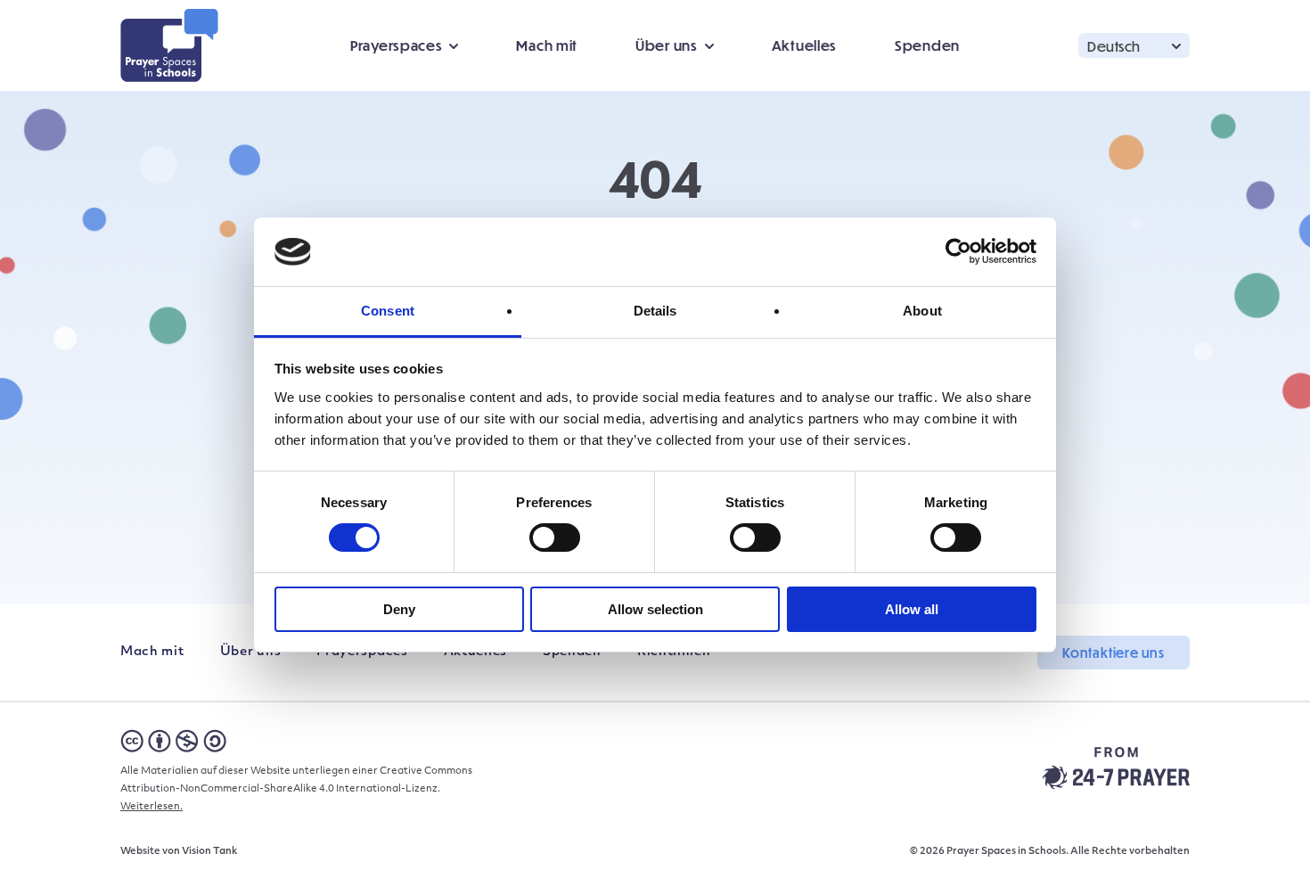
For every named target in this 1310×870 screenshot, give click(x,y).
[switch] (554, 537)
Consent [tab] (387, 310)
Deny (399, 609)
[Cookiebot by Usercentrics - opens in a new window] (958, 251)
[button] (1134, 45)
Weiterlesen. (151, 807)
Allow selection (655, 609)
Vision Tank (209, 852)
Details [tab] (655, 310)
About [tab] (922, 310)
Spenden (927, 45)
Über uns (251, 652)
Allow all (911, 609)
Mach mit (546, 45)
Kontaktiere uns (1113, 652)
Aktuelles (804, 45)
